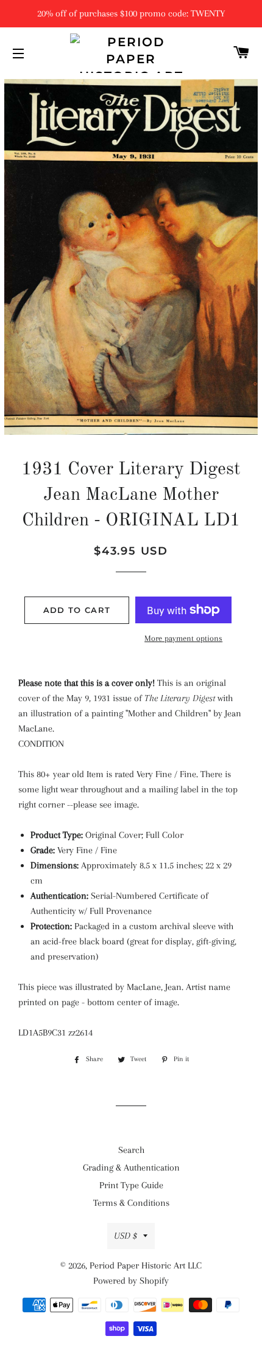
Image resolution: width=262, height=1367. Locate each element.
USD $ (125, 1235)
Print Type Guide (131, 1185)
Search (131, 1149)
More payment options (183, 638)
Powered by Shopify (131, 1280)
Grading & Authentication (131, 1167)
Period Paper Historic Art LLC (146, 1265)
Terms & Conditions (131, 1202)
